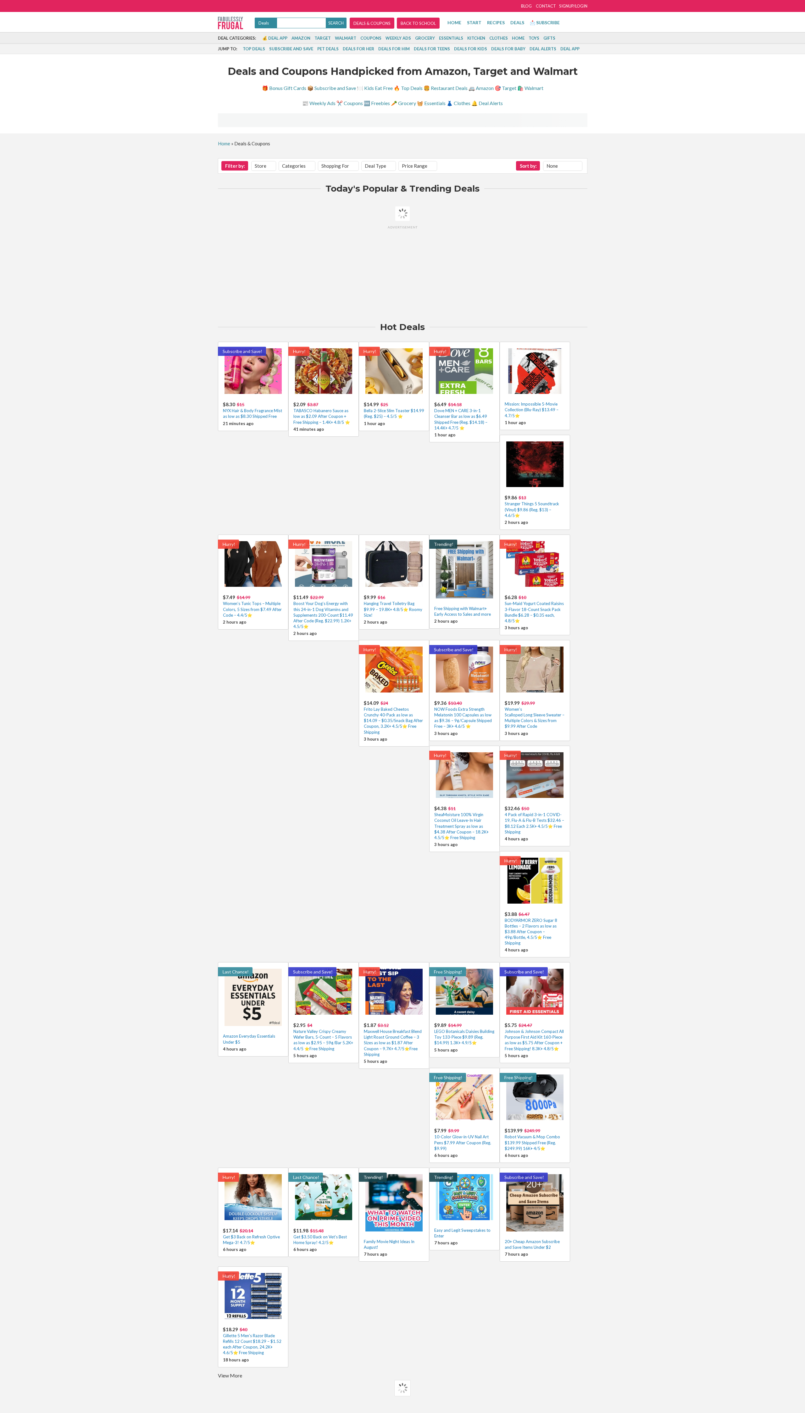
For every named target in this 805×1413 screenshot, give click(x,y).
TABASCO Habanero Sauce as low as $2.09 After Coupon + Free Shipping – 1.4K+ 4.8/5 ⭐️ (321, 416)
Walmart (345, 38)
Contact (546, 5)
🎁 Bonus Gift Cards (284, 88)
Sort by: (528, 166)
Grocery (425, 38)
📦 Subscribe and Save (331, 88)
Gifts (549, 38)
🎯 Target (505, 88)
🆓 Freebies (377, 103)
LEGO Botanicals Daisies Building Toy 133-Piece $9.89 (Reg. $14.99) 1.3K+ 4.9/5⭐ (464, 1037)
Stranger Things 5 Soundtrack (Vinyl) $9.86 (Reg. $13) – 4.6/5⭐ (532, 509)
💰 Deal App (274, 38)
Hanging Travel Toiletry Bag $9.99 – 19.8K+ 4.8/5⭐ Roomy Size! (393, 609)
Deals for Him (394, 48)
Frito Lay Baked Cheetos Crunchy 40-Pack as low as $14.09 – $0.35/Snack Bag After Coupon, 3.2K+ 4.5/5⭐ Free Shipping (393, 721)
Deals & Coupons (372, 23)
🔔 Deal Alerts (487, 103)
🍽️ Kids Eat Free (375, 88)
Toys (534, 38)
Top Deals (254, 48)
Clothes (498, 38)
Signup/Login (573, 5)
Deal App (570, 48)
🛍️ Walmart (530, 88)
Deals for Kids (470, 48)
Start (474, 22)
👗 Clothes (458, 103)
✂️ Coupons (349, 103)
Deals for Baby (508, 48)
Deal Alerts (543, 48)
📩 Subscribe (545, 22)
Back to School (418, 23)
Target (322, 38)
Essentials (451, 38)
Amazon (300, 38)
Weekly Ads (398, 38)
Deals (517, 22)
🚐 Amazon (481, 88)
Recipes (496, 22)
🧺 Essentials (431, 103)
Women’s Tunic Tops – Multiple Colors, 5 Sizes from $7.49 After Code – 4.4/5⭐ (252, 609)
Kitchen (476, 38)
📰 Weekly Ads (319, 103)
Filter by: (235, 166)
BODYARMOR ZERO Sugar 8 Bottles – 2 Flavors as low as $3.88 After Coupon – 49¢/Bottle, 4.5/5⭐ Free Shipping (531, 932)
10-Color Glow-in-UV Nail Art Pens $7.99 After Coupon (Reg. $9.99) (462, 1142)
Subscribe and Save (291, 48)
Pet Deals (328, 48)
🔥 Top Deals (408, 88)
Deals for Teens (432, 48)
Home (454, 22)
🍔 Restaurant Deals (446, 88)
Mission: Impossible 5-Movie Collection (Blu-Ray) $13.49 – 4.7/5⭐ (531, 409)
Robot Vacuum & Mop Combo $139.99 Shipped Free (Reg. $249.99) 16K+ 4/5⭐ (532, 1142)
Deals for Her (358, 48)
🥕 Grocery (403, 103)
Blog (526, 5)
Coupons (370, 38)
